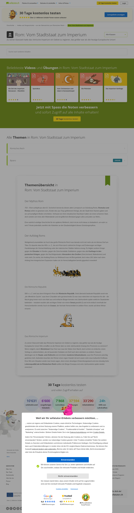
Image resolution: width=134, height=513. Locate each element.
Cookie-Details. (99, 432)
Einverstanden (68, 459)
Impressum (74, 489)
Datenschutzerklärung (78, 432)
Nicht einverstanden (68, 476)
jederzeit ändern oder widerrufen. (44, 449)
